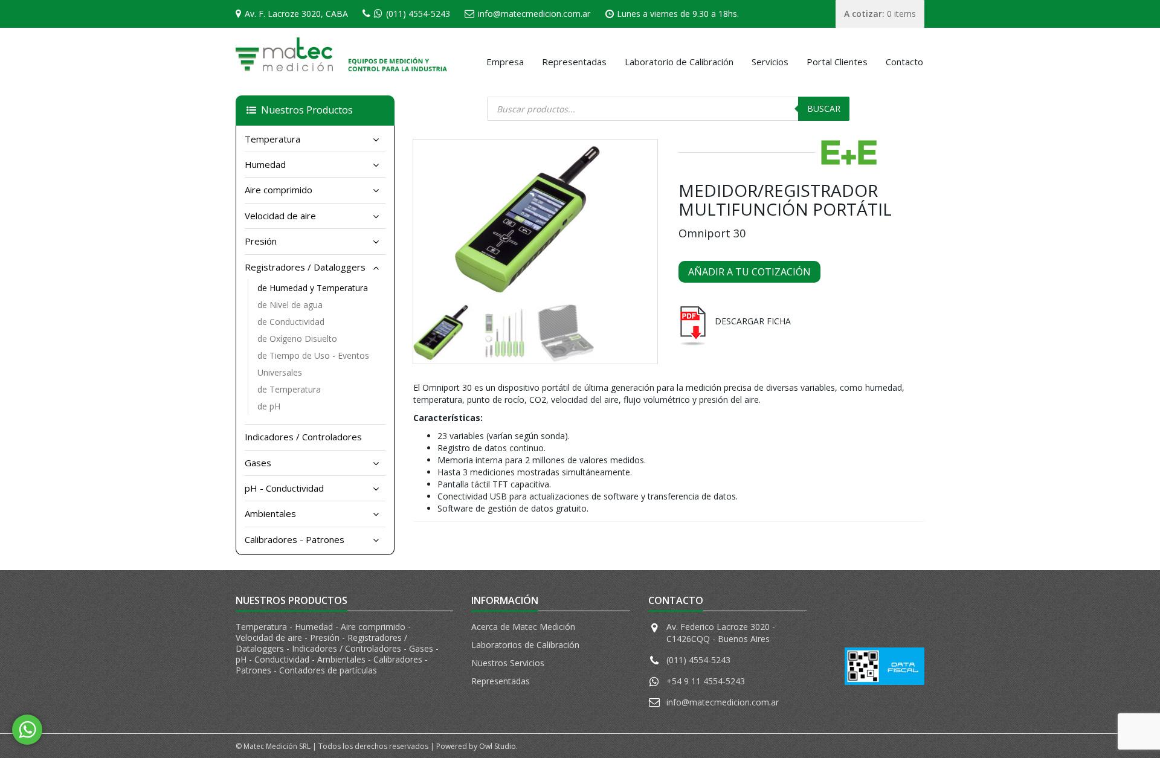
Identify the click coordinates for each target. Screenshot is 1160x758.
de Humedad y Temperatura (312, 288)
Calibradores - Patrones (294, 539)
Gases (258, 463)
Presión (261, 241)
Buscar (823, 108)
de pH (268, 406)
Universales (279, 372)
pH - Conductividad (284, 488)
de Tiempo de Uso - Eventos (313, 355)
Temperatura (272, 139)
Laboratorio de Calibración (679, 62)
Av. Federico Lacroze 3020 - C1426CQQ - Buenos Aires (720, 632)
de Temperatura (289, 389)
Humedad (265, 164)
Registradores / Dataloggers (305, 267)
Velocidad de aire (280, 216)
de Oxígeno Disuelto (297, 338)
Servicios (770, 62)
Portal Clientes (837, 62)
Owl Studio (497, 746)
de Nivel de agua (290, 304)
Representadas (574, 62)
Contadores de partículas (328, 670)
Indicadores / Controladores (303, 437)
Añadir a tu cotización (749, 271)
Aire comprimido (278, 190)
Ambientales (270, 513)
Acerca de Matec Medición (523, 626)
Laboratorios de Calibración (525, 644)
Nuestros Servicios (507, 663)
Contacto (904, 62)
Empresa (505, 62)
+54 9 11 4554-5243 (705, 681)
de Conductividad (290, 321)
